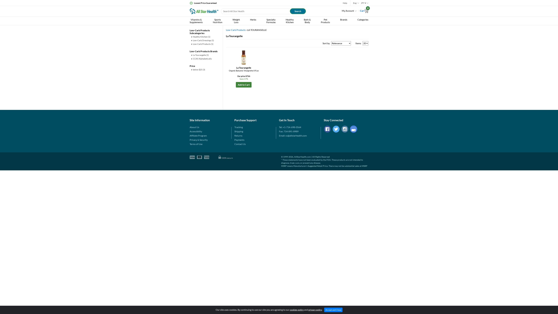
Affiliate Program (198, 135)
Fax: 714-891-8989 (288, 131)
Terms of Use (196, 144)
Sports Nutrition (217, 21)
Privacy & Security (199, 139)
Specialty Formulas (271, 21)
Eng (354, 3)
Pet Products (325, 21)
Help (345, 3)
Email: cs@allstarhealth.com (293, 135)
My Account (348, 10)
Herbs (253, 19)
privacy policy (315, 309)
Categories (362, 19)
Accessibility (196, 131)
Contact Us (240, 144)
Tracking (238, 127)
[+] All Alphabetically (202, 58)
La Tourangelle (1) (201, 55)
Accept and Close (333, 310)
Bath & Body (307, 21)
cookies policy (297, 309)
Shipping (238, 131)
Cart (364, 10)
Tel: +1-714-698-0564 (290, 127)
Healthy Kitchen (290, 21)
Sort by (326, 43)
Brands (343, 19)
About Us (194, 127)
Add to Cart (244, 84)
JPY (363, 3)
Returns (238, 135)
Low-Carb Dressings (203, 40)
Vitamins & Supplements (196, 21)
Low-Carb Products (203, 44)
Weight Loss (236, 21)
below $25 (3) (199, 69)
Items (358, 43)
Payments (239, 139)
